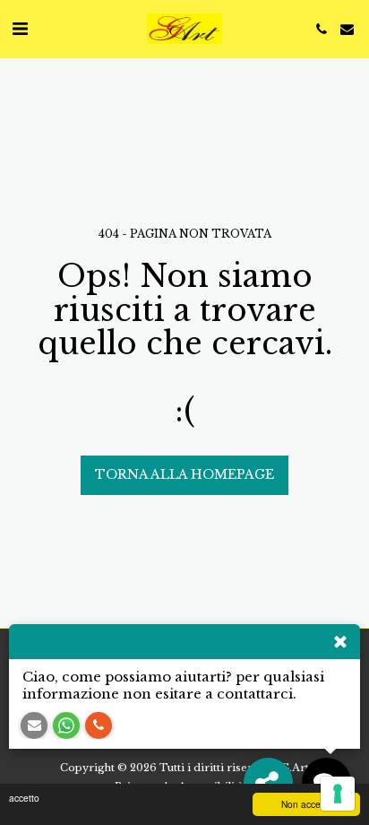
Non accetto (306, 804)
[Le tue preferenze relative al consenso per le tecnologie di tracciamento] (338, 794)
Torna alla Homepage (184, 474)
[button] (19, 29)
